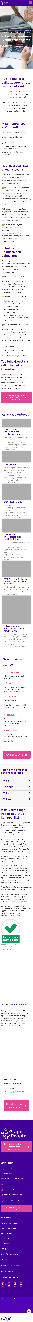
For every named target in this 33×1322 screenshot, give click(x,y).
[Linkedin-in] (3, 1284)
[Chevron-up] (29, 1311)
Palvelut (12, 32)
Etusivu (5, 32)
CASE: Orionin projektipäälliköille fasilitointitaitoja (12, 537)
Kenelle (8, 787)
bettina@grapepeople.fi (15, 1092)
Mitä (6, 781)
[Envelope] (8, 1319)
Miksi (6, 793)
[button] (16, 781)
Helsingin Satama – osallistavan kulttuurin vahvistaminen (14, 628)
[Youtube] (21, 1284)
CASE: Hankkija (10, 465)
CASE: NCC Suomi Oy (13, 502)
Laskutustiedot (7, 1259)
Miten (7, 799)
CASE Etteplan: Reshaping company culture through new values (15, 581)
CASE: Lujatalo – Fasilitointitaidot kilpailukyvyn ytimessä (14, 432)
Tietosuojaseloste (8, 1271)
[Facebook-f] (15, 1284)
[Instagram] (9, 1284)
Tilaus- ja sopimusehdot (10, 1265)
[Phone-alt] (3, 1319)
